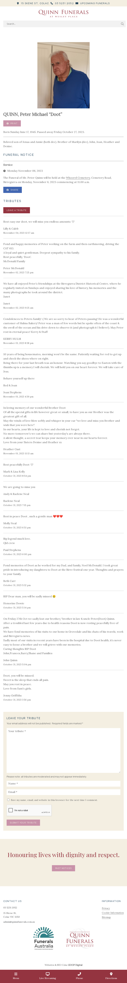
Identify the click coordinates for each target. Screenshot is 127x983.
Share (15, 189)
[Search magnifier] (122, 24)
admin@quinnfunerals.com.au (19, 921)
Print (14, 123)
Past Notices (63, 868)
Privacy (106, 908)
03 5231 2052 (64, 3)
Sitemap (106, 917)
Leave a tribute (17, 210)
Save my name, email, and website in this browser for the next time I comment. (54, 800)
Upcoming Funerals (95, 3)
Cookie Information (113, 912)
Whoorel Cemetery (78, 177)
